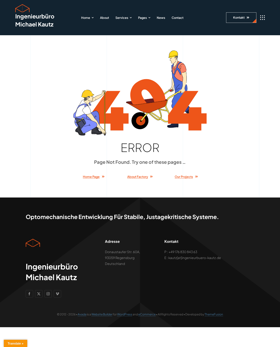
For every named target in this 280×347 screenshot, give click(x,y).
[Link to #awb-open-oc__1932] (262, 17)
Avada (82, 314)
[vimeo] (57, 293)
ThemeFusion (214, 314)
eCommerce (147, 314)
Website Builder (101, 314)
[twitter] (38, 293)
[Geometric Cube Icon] (22, 6)
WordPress (124, 314)
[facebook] (29, 293)
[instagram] (48, 293)
